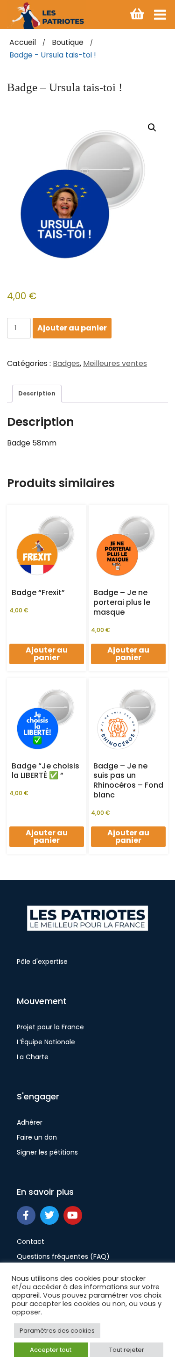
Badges (66, 363)
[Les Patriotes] (46, 14)
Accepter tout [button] (50, 1349)
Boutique (68, 42)
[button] (152, 127)
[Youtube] (72, 1215)
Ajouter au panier (72, 328)
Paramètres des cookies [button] (57, 1330)
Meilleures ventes (115, 363)
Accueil (22, 42)
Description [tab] (37, 393)
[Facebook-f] (26, 1215)
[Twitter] (49, 1215)
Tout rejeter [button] (126, 1349)
